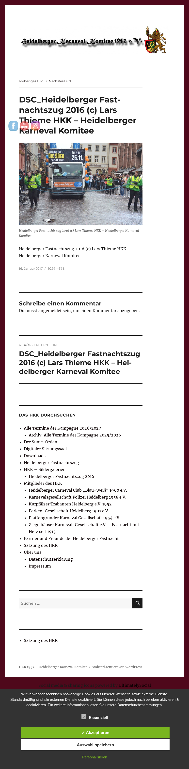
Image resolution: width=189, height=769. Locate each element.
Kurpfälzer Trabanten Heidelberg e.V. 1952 (70, 504)
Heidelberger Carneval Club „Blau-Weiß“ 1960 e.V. (78, 490)
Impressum (40, 566)
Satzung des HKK (41, 545)
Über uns (32, 552)
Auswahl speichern (95, 745)
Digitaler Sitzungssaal (45, 448)
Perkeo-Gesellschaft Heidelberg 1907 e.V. (69, 510)
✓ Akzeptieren (95, 732)
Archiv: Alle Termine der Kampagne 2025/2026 (75, 435)
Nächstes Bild (60, 81)
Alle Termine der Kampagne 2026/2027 (62, 428)
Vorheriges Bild (31, 81)
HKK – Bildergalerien (45, 469)
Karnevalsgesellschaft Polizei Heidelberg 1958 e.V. (77, 497)
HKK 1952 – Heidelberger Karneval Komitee (53, 667)
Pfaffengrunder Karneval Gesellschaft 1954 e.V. (74, 517)
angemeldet (50, 310)
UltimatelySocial (135, 685)
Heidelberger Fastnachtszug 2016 (61, 476)
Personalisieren (94, 757)
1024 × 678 (56, 268)
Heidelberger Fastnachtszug (51, 462)
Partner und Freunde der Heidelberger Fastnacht (71, 538)
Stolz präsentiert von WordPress (117, 667)
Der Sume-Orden (40, 441)
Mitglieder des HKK (43, 483)
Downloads (35, 455)
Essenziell (98, 718)
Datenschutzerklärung (51, 559)
